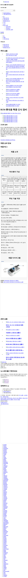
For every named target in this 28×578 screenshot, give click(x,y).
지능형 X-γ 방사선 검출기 (13, 332)
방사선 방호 (17, 399)
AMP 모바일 (5, 396)
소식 (4, 23)
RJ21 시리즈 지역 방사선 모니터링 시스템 (13, 282)
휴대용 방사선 (6, 21)
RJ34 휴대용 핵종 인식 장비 (12, 105)
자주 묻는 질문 (9, 29)
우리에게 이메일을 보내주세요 (8, 140)
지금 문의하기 (4, 377)
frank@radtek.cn (6, 391)
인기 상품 (21, 395)
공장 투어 (8, 26)
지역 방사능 (6, 19)
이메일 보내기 (4, 402)
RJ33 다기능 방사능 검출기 (12, 95)
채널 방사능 (6, 18)
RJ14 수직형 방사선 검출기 (12, 91)
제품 (4, 37)
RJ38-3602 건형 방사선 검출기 (11, 280)
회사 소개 (5, 25)
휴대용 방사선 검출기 (8, 399)
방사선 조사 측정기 (17, 398)
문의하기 (8, 28)
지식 (4, 22)
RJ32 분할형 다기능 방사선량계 (13, 87)
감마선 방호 (3, 398)
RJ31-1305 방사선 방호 (11, 55)
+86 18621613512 (4, 403)
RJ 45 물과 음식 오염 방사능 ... (15, 350)
